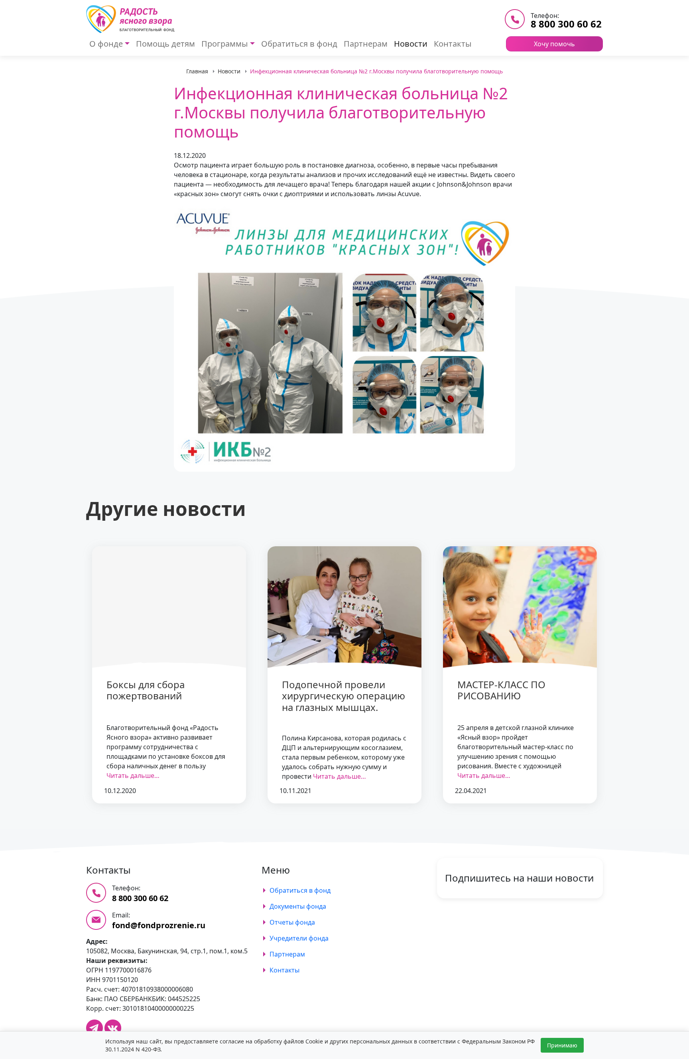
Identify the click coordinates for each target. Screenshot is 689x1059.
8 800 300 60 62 (566, 23)
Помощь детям (165, 43)
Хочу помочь (554, 43)
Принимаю (562, 1045)
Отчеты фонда (292, 922)
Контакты (453, 43)
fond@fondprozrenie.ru (158, 925)
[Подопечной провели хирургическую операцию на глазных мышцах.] (344, 607)
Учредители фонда (299, 938)
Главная (197, 71)
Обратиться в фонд (299, 43)
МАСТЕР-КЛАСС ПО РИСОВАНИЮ (501, 690)
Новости (410, 43)
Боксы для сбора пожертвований (145, 690)
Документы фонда (298, 906)
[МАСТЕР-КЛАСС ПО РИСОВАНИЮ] (520, 607)
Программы (224, 43)
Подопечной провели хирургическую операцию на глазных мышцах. (343, 696)
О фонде (106, 43)
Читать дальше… (132, 775)
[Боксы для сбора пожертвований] (169, 607)
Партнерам (366, 43)
